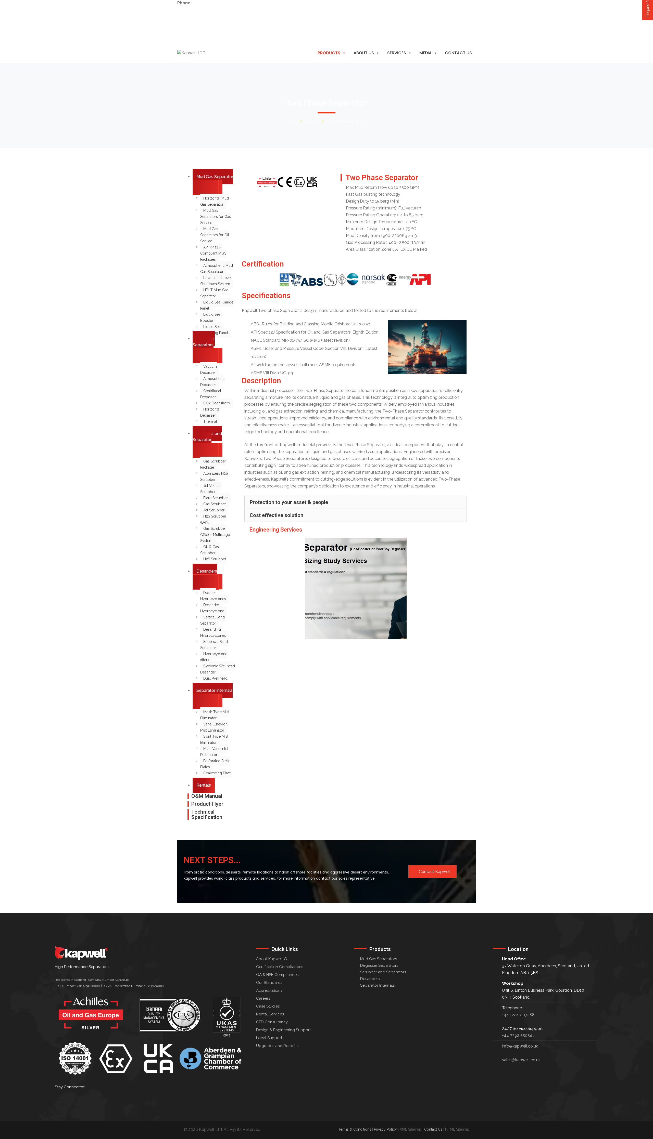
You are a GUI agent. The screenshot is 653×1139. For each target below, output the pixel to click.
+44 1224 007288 (209, 3)
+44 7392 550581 (518, 1035)
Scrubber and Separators (383, 972)
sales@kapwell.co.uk (521, 1059)
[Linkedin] (61, 1099)
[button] (356, 502)
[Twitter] (93, 1099)
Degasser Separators (379, 965)
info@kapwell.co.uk (195, 15)
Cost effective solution (276, 515)
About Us (364, 53)
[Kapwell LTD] (191, 52)
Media (425, 53)
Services (396, 53)
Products (329, 53)
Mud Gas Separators (378, 959)
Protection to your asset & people (289, 502)
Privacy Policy (385, 1129)
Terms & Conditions (354, 1129)
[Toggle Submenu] (206, 187)
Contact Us (458, 53)
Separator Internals (377, 985)
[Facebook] (77, 1099)
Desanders (370, 978)
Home (293, 121)
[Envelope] (110, 1099)
